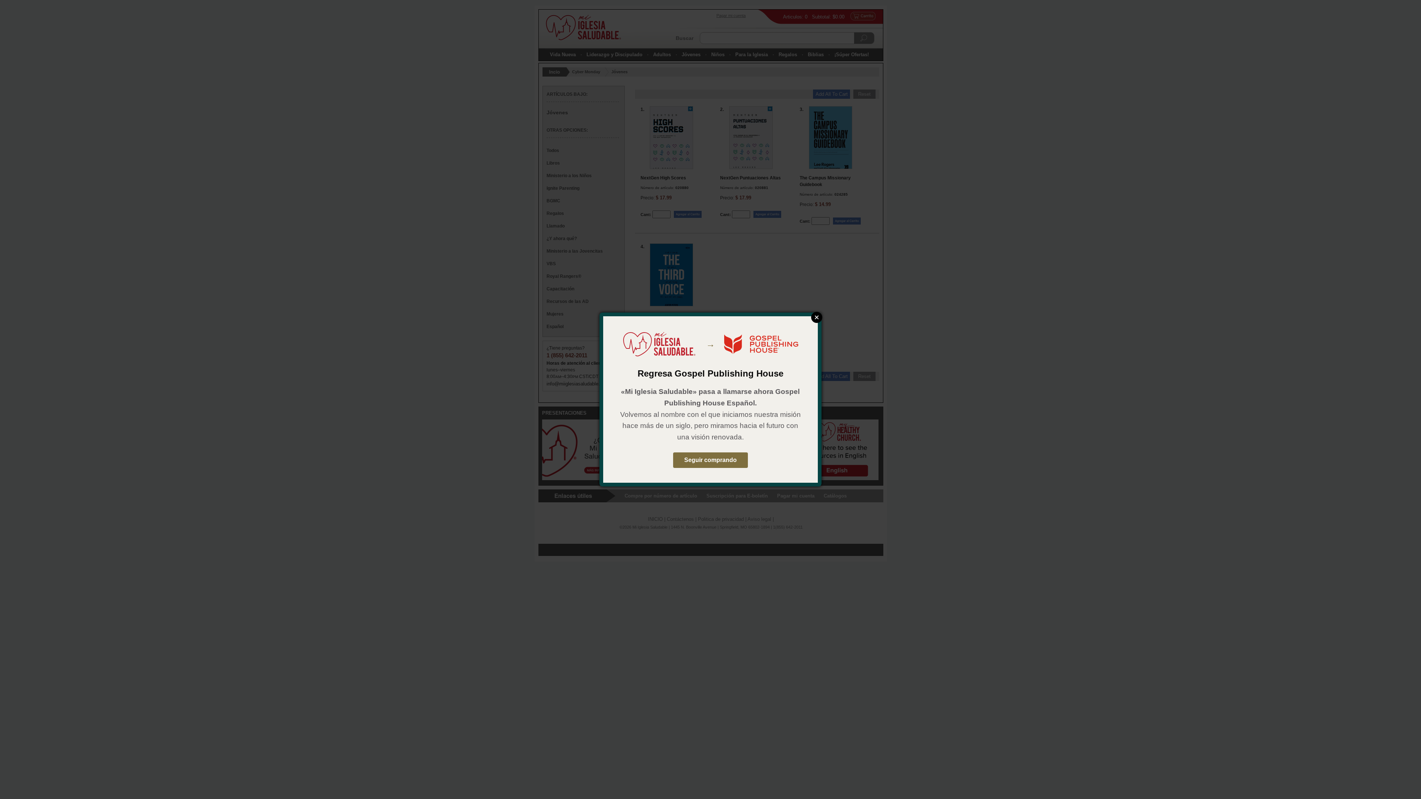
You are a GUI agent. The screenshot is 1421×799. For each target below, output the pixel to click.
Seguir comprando (710, 460)
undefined (816, 317)
